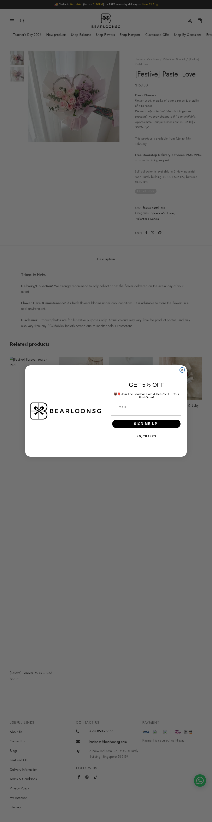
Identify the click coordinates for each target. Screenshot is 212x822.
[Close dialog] (182, 369)
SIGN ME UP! (146, 424)
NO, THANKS (146, 436)
